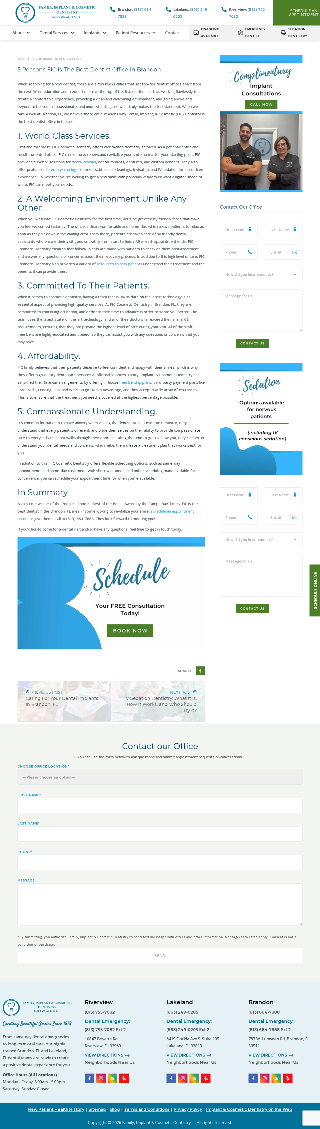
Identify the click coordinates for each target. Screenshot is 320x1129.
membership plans (135, 382)
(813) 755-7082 (100, 1012)
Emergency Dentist (255, 32)
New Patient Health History (56, 1109)
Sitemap (97, 1109)
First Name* (29, 795)
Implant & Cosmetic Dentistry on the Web (249, 1109)
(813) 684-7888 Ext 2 (269, 1029)
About (18, 32)
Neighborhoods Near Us (110, 1062)
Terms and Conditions (147, 1109)
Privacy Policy (188, 1109)
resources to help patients (119, 263)
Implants (92, 32)
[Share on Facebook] (200, 670)
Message (26, 880)
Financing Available (210, 32)
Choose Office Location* (43, 766)
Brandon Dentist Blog (62, 59)
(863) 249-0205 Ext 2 (187, 1029)
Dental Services (54, 32)
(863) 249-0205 (182, 1012)
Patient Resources (133, 32)
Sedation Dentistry (297, 32)
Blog (115, 1109)
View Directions (104, 1055)
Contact (172, 32)
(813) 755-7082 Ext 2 (105, 1029)
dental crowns (84, 161)
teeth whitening (62, 169)
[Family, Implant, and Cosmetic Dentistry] (37, 1007)
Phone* (25, 852)
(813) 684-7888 (80, 518)
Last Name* (29, 823)
